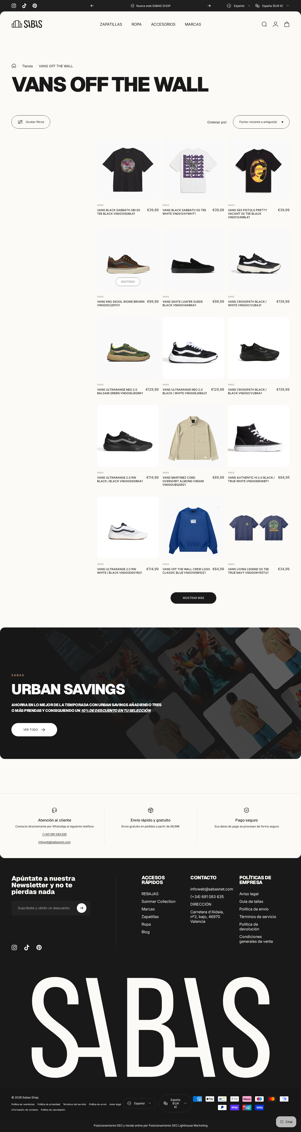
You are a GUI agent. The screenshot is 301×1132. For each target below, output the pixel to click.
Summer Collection (158, 901)
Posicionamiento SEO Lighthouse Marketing (178, 1125)
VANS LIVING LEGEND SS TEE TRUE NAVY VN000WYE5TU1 (248, 570)
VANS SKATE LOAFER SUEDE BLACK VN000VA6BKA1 (183, 303)
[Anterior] (92, 5)
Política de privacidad (49, 1104)
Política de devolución (249, 926)
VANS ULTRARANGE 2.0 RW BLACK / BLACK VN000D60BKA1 (120, 479)
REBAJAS (150, 893)
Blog (146, 931)
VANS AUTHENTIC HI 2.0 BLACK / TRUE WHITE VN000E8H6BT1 (251, 479)
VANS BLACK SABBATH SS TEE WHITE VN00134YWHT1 (184, 211)
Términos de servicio (257, 916)
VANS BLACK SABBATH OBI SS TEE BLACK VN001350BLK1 (118, 211)
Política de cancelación (53, 1109)
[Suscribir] (81, 908)
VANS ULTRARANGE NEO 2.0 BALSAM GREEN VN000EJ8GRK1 (120, 391)
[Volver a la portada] (13, 65)
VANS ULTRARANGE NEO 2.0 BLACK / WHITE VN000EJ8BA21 (185, 391)
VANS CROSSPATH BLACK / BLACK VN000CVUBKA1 (247, 391)
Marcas (148, 909)
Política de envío (254, 909)
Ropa (146, 924)
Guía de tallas (251, 901)
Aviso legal (249, 893)
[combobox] (239, 5)
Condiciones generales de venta (256, 939)
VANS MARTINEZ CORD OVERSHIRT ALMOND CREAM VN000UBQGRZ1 (183, 481)
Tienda (27, 66)
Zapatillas (150, 916)
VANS (100, 205)
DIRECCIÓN (200, 904)
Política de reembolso (23, 1104)
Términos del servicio (74, 1104)
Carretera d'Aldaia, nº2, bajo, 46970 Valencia (207, 916)
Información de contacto (24, 1109)
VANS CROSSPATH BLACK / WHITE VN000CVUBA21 (247, 303)
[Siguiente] (209, 5)
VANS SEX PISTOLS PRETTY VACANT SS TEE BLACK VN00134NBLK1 (247, 213)
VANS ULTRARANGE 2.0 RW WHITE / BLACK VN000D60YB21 (119, 570)
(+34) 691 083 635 (54, 834)
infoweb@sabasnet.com (54, 842)
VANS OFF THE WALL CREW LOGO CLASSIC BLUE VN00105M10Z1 (186, 570)
